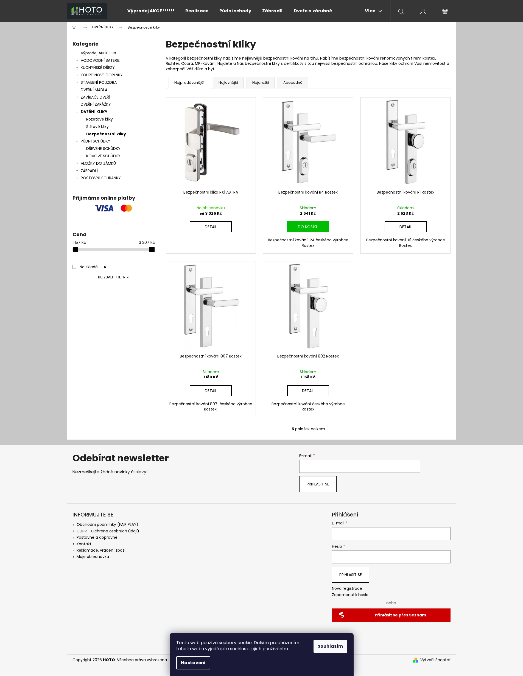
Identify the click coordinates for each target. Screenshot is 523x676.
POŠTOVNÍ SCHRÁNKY (101, 178)
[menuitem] (151, 11)
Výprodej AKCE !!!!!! (98, 53)
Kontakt (84, 544)
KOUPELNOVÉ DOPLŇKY (102, 75)
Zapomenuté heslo (350, 594)
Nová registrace (347, 588)
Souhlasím (330, 646)
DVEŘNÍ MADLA (94, 90)
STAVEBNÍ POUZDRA (99, 82)
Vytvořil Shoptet (435, 660)
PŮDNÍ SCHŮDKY (95, 141)
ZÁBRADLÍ (89, 171)
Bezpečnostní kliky (106, 134)
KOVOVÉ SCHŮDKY (103, 156)
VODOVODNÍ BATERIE (100, 60)
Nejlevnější (228, 82)
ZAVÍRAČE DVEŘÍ (95, 97)
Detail (211, 227)
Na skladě (93, 267)
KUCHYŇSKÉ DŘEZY (98, 67)
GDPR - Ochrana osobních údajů (108, 531)
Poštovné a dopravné (97, 537)
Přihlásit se (318, 484)
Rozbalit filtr (111, 277)
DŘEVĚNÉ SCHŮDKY (103, 148)
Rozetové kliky (99, 119)
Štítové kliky (97, 126)
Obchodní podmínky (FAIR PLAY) (107, 524)
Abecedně (293, 82)
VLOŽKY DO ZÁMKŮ (98, 163)
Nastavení (193, 663)
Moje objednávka (93, 556)
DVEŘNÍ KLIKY (94, 111)
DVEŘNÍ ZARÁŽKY (96, 104)
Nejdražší (260, 82)
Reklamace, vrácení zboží (101, 550)
